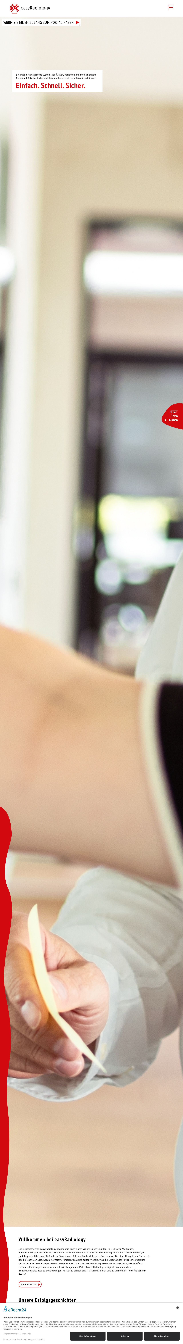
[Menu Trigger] (171, 7)
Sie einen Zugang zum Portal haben (38, 22)
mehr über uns (28, 1284)
